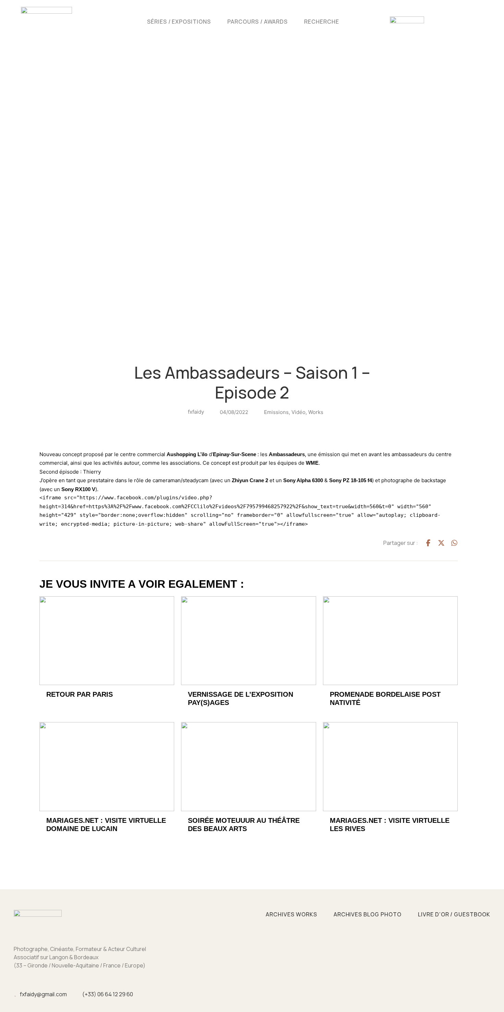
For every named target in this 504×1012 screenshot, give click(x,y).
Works (315, 412)
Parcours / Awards (257, 21)
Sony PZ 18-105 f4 (350, 480)
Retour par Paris (79, 694)
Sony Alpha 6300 (303, 480)
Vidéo (298, 412)
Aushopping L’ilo (187, 454)
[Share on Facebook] (428, 542)
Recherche (321, 21)
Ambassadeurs (287, 454)
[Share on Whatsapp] (454, 542)
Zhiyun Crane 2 (250, 480)
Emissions (276, 412)
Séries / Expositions (179, 21)
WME (312, 463)
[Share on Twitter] (441, 542)
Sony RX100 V (78, 489)
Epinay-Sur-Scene (234, 454)
